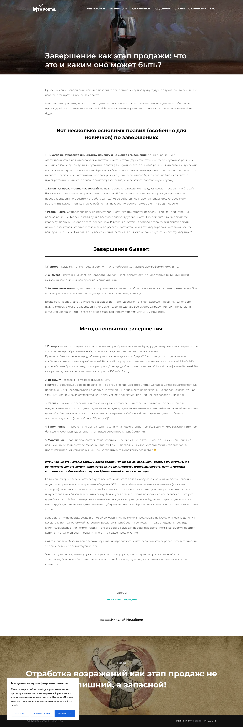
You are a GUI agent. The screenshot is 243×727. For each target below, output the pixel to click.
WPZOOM (210, 720)
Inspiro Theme (184, 720)
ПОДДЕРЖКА (162, 8)
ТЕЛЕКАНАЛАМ (140, 8)
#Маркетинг (114, 599)
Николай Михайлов (127, 619)
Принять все (64, 713)
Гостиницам (118, 8)
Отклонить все (42, 713)
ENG (212, 8)
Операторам (96, 8)
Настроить (20, 713)
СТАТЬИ (180, 8)
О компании (197, 8)
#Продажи (130, 599)
